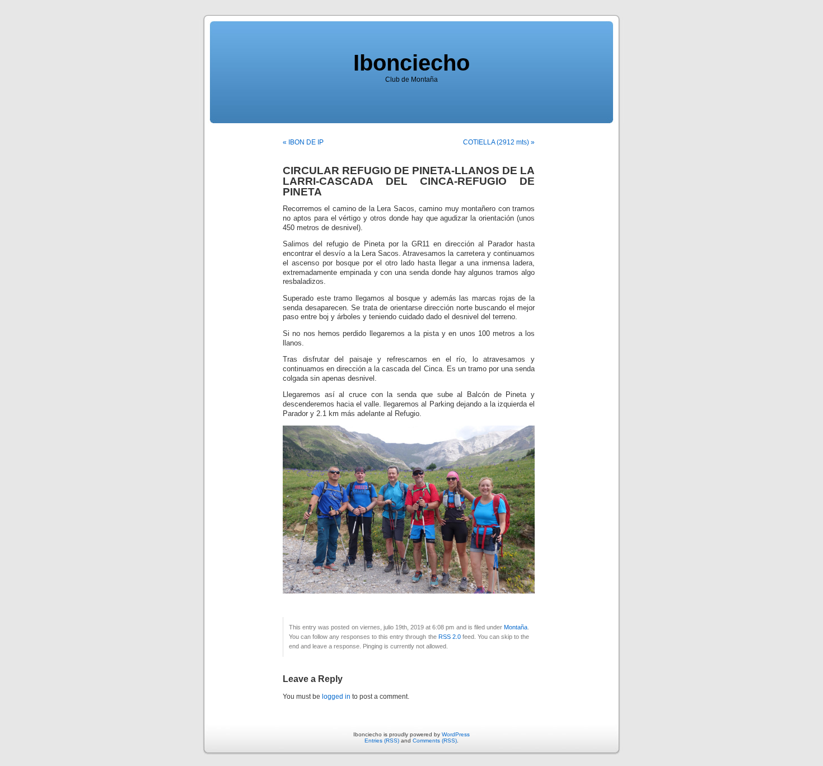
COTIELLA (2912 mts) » (499, 142)
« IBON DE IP (303, 142)
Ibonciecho (411, 62)
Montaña (515, 627)
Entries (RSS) (381, 740)
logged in (336, 696)
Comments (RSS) (435, 740)
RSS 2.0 (449, 636)
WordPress (456, 734)
